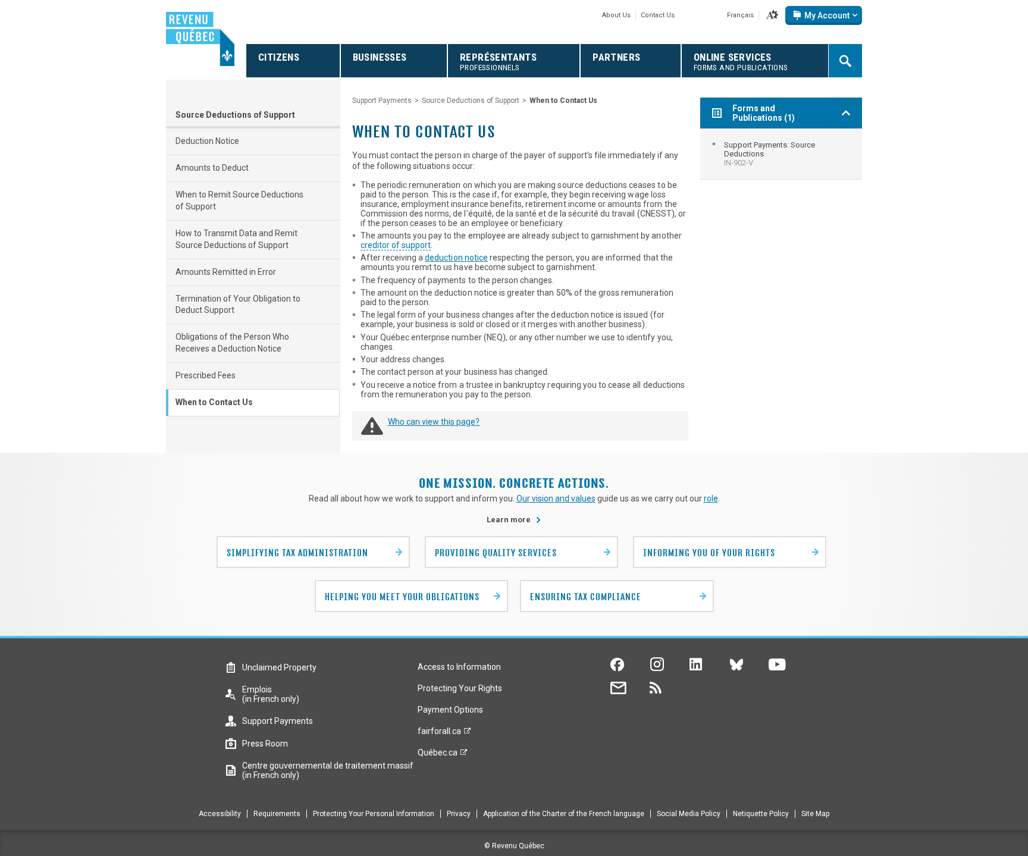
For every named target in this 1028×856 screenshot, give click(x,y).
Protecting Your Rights (460, 688)
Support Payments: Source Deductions (769, 153)
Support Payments (382, 100)
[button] (772, 15)
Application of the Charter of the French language (563, 814)
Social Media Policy (688, 814)
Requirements (276, 814)
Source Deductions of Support (235, 115)
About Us (616, 15)
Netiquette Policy (761, 814)
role (711, 498)
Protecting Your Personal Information (373, 814)
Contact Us (658, 15)
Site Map (815, 814)
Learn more (514, 519)
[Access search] (845, 60)
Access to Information (459, 667)
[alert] (823, 15)
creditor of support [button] (396, 245)
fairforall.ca (439, 734)
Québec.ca (437, 755)
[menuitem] (781, 153)
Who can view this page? (434, 422)
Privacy (459, 814)
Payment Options (450, 709)
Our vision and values (556, 498)
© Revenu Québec (514, 846)
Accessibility (220, 814)
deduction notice (456, 257)
